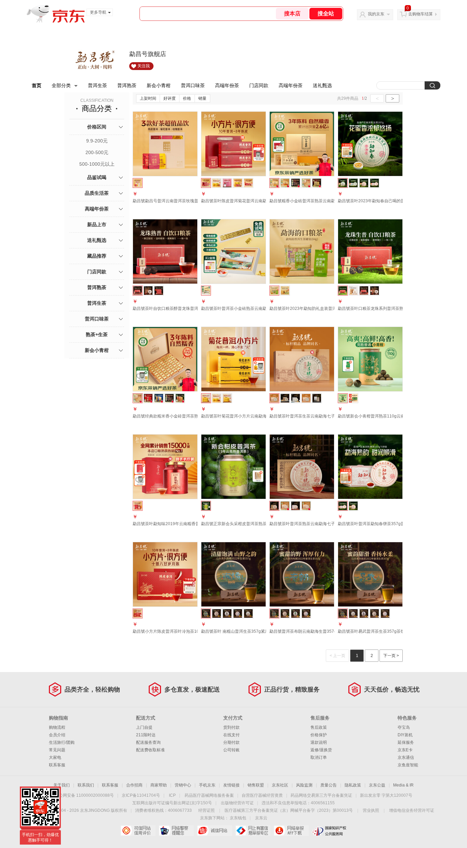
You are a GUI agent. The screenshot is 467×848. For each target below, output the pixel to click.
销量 (202, 98)
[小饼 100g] (285, 398)
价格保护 (318, 735)
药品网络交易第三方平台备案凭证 (321, 795)
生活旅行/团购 (62, 742)
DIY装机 (405, 735)
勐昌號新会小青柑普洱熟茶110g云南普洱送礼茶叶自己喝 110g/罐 (397, 416)
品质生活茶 (97, 193)
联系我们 (86, 785)
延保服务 (406, 742)
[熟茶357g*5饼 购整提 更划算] (374, 183)
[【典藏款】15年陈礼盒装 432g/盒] (296, 183)
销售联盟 (256, 785)
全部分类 (61, 85)
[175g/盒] (217, 398)
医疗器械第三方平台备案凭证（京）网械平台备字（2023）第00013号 (289, 810)
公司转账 (231, 750)
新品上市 (96, 224)
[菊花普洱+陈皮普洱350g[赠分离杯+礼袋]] (238, 183)
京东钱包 (238, 818)
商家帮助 (158, 785)
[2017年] (227, 613)
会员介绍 (57, 735)
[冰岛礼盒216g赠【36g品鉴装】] (159, 398)
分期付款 (231, 742)
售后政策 (318, 727)
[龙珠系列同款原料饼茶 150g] (148, 291)
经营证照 (206, 810)
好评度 (169, 98)
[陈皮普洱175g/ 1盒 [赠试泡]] (248, 183)
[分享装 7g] (317, 398)
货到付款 (231, 727)
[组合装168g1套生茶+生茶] (285, 291)
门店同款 (258, 85)
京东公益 (377, 785)
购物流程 (57, 727)
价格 (187, 98)
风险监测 (304, 785)
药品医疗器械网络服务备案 (209, 795)
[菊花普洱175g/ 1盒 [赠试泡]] (217, 183)
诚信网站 (214, 830)
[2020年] (248, 613)
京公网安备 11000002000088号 (84, 795)
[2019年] (238, 613)
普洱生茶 (97, 85)
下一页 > (391, 655)
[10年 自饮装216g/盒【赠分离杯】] (285, 183)
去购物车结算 (420, 14)
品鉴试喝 (96, 177)
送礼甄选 (322, 85)
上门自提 (144, 727)
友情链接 (231, 785)
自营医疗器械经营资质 (262, 795)
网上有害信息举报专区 (252, 830)
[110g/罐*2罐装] (353, 398)
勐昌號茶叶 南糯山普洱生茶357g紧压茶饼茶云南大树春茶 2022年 (261, 631)
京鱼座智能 (408, 765)
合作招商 (134, 785)
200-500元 (96, 152)
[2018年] (217, 613)
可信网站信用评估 (138, 830)
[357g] (353, 506)
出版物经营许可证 (237, 803)
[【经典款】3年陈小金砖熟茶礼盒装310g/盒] (306, 183)
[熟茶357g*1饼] (364, 183)
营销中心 (183, 785)
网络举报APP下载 (291, 830)
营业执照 (371, 810)
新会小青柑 (159, 85)
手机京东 (207, 785)
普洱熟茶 (126, 85)
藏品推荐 (96, 256)
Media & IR (403, 785)
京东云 (261, 818)
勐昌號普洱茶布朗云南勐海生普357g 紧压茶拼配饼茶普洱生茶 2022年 (333, 631)
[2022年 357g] (306, 506)
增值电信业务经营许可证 (411, 810)
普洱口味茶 (193, 85)
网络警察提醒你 (176, 830)
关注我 (143, 66)
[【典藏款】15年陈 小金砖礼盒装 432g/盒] (169, 398)
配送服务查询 (148, 742)
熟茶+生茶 (97, 334)
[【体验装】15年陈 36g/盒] (317, 183)
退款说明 (318, 742)
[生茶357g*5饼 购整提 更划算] (353, 183)
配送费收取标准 (150, 750)
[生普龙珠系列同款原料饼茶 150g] (353, 291)
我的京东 (376, 14)
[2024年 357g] (306, 398)
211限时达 (146, 735)
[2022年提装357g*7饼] (296, 506)
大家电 (55, 757)
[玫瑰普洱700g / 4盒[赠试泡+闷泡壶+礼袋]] (227, 183)
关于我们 (61, 785)
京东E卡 (405, 750)
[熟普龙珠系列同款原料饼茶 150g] (374, 291)
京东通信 (406, 757)
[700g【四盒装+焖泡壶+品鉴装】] (227, 398)
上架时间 (148, 98)
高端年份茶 (227, 85)
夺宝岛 (404, 727)
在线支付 (231, 735)
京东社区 (280, 785)
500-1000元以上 (97, 164)
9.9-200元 (97, 140)
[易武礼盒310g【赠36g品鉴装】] (148, 398)
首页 (36, 85)
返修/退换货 (321, 750)
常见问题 (57, 750)
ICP (172, 795)
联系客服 (57, 765)
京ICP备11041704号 (141, 795)
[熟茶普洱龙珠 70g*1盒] (364, 291)
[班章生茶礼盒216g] (180, 398)
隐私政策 (353, 785)
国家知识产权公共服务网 (329, 830)
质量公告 (328, 785)
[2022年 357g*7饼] (296, 398)
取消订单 (318, 757)
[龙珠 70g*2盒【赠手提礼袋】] (159, 291)
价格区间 (96, 126)
